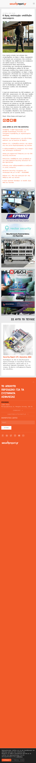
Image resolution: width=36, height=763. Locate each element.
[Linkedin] (6, 435)
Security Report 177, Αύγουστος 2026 (17, 357)
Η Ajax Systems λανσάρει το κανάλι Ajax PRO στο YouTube (17, 181)
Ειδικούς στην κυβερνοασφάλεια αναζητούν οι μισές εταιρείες (17, 166)
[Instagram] (15, 435)
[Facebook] (2, 435)
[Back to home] (18, 3)
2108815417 (16, 410)
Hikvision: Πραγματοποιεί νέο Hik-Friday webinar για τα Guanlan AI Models (17, 139)
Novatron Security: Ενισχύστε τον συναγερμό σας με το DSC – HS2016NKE (16, 171)
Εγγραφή (6, 428)
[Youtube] (19, 435)
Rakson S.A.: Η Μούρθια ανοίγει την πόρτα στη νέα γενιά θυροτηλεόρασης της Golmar (17, 144)
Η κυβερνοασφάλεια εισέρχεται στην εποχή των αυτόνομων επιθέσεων (17, 149)
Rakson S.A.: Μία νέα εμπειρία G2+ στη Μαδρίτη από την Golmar (16, 176)
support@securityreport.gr (16, 414)
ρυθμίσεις (19, 757)
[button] (34, 3)
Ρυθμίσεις (16, 760)
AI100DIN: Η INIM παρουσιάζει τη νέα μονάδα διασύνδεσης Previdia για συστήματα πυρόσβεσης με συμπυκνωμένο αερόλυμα (17, 132)
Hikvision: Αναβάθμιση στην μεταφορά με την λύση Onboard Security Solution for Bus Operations (17, 160)
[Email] (23, 435)
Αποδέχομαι (6, 760)
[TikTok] (11, 435)
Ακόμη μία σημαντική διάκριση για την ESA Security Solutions (17, 154)
